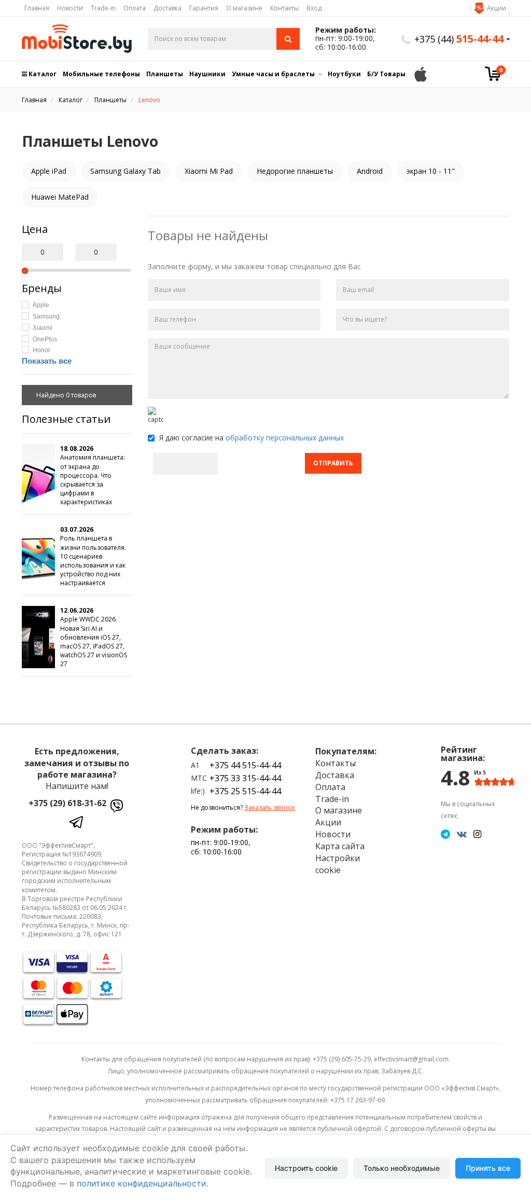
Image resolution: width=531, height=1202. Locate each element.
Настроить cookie (306, 1168)
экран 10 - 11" (431, 171)
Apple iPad (48, 171)
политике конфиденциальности (141, 1183)
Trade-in (103, 8)
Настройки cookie (337, 864)
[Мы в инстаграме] (477, 833)
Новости (70, 8)
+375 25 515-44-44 (245, 791)
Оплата (134, 8)
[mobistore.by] (77, 38)
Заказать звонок (269, 807)
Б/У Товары (386, 74)
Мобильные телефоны (101, 74)
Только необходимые (402, 1168)
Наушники (207, 74)
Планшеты (164, 74)
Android (370, 171)
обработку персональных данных (285, 438)
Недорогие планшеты (295, 171)
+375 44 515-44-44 (245, 765)
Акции (496, 8)
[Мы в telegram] (445, 833)
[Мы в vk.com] (462, 833)
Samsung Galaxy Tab (125, 171)
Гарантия (203, 8)
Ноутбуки (344, 74)
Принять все (488, 1168)
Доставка (167, 8)
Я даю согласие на (250, 438)
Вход (314, 8)
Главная (36, 8)
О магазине (244, 8)
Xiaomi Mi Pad (209, 171)
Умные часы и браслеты (273, 74)
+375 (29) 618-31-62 (67, 803)
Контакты (284, 8)
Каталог (42, 74)
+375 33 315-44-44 (245, 778)
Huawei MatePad (60, 197)
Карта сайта (340, 846)
